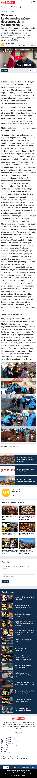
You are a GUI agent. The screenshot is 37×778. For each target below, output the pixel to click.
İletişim (5, 757)
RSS (6, 767)
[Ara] (32, 2)
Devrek (30, 7)
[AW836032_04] (18, 386)
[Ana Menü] (34, 2)
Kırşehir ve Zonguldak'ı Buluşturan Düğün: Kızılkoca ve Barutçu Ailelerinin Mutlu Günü (10, 551)
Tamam (23, 775)
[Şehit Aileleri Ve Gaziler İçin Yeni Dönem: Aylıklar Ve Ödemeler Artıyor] (27, 510)
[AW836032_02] (18, 418)
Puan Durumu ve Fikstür (11, 746)
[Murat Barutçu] (6, 493)
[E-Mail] (13, 495)
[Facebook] (16, 732)
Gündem (12, 12)
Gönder (5, 581)
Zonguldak (5, 7)
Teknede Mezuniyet (8, 759)
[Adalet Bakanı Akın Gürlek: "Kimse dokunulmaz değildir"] (10, 510)
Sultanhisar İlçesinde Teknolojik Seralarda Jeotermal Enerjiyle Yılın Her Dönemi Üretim (26, 551)
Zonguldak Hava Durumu (11, 740)
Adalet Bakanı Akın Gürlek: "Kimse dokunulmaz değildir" (9, 518)
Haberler (4, 12)
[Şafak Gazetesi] (8, 2)
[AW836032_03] (18, 370)
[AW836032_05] (18, 434)
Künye (12, 757)
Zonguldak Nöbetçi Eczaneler (12, 738)
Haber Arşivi (7, 752)
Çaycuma (23, 7)
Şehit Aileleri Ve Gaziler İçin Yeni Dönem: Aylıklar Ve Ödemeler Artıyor (27, 518)
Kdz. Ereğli (14, 7)
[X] (20, 732)
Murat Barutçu (16, 491)
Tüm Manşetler (8, 748)
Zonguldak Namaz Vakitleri (12, 742)
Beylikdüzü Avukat (22, 759)
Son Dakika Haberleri (10, 750)
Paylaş (5, 70)
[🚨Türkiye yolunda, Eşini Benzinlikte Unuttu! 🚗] (10, 527)
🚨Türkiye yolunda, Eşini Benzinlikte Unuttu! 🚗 (9, 534)
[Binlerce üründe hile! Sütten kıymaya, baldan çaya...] (27, 527)
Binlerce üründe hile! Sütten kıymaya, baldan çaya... (27, 534)
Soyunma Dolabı (22, 757)
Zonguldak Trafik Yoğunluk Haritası (14, 744)
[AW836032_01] (18, 402)
